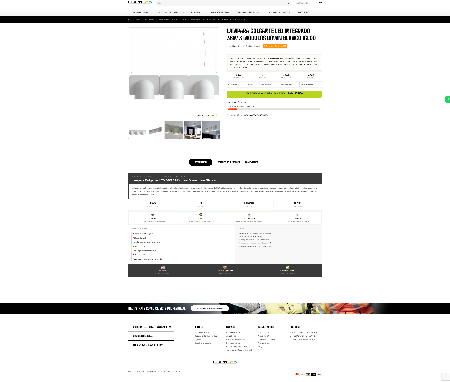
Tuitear (241, 102)
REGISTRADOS (294, 92)
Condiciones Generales (236, 346)
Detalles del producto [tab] (229, 162)
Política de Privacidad (236, 339)
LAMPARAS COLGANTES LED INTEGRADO (252, 115)
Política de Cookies (235, 343)
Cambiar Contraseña (267, 339)
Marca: (229, 46)
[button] (300, 3)
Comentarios (251, 162)
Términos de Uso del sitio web (239, 350)
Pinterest (245, 102)
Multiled (235, 46)
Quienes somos (233, 332)
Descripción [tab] (201, 162)
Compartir (238, 102)
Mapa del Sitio (264, 336)
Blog (260, 346)
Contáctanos (264, 332)
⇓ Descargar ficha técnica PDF (275, 46)
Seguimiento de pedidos (206, 336)
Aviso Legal (231, 336)
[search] (288, 3)
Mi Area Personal (202, 332)
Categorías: (231, 115)
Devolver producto (203, 343)
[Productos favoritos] (320, 3)
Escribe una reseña (252, 46)
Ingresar (198, 339)
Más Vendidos (264, 343)
